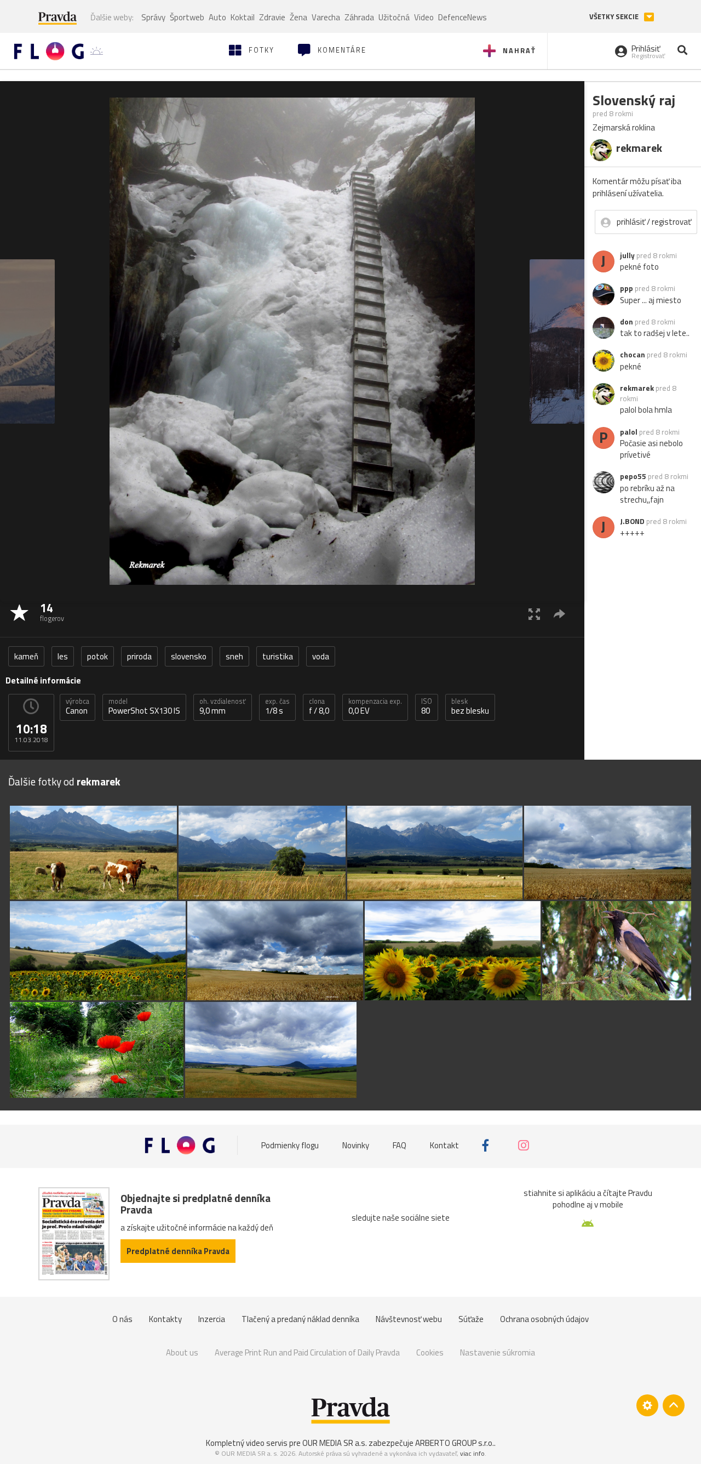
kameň (26, 656)
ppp (626, 288)
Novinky (355, 1145)
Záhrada (359, 17)
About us (182, 1352)
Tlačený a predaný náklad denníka (300, 1319)
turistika (277, 656)
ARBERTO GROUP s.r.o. (454, 1443)
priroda (139, 656)
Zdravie (272, 17)
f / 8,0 (319, 706)
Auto (217, 17)
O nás (122, 1319)
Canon (77, 706)
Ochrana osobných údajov (544, 1319)
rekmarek (637, 388)
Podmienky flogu (290, 1145)
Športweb (187, 17)
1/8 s (277, 706)
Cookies (430, 1352)
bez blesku (470, 706)
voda (320, 656)
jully (627, 255)
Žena (298, 17)
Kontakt (444, 1145)
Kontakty (165, 1319)
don (626, 321)
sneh (234, 656)
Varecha (326, 17)
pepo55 (633, 476)
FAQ (399, 1145)
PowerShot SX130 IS (144, 706)
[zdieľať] (559, 613)
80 (426, 706)
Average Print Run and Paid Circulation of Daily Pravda (307, 1352)
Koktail (243, 17)
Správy (153, 17)
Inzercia (211, 1319)
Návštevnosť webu (409, 1319)
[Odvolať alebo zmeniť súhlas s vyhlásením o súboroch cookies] (647, 1405)
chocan (632, 354)
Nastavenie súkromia (497, 1352)
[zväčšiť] (534, 613)
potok (97, 656)
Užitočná (394, 17)
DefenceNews (462, 17)
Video (424, 17)
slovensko (188, 656)
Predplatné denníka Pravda (178, 1251)
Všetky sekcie (614, 17)
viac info (472, 1453)
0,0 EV (375, 706)
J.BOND (632, 521)
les (63, 656)
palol (628, 431)
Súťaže (471, 1319)
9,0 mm (222, 706)
